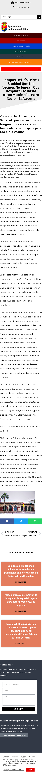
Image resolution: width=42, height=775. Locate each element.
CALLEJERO (21, 41)
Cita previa (21, 57)
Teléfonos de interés (21, 46)
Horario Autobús (21, 35)
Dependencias (20, 51)
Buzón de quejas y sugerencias (19, 720)
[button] (39, 68)
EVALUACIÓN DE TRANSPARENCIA (21, 62)
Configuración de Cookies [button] (14, 770)
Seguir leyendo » (21, 582)
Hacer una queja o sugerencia (14, 735)
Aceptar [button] (30, 770)
